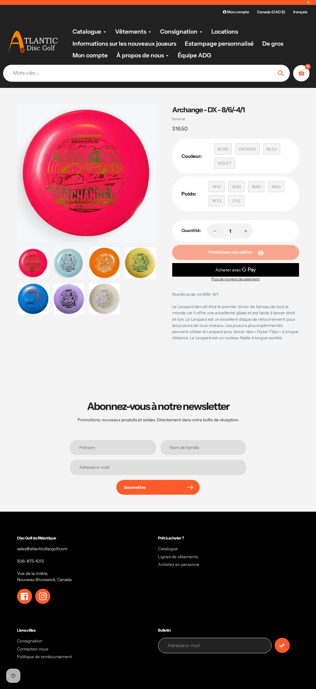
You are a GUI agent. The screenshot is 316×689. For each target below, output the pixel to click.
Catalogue (168, 548)
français (300, 12)
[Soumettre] (282, 645)
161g (216, 186)
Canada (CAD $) (271, 12)
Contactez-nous (32, 648)
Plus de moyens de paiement (235, 279)
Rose (223, 148)
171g (236, 200)
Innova (178, 118)
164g (256, 186)
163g (236, 186)
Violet (225, 163)
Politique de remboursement (44, 656)
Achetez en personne (178, 564)
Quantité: (191, 230)
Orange (247, 148)
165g (276, 186)
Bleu (272, 148)
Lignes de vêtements (178, 556)
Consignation (29, 640)
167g (216, 200)
